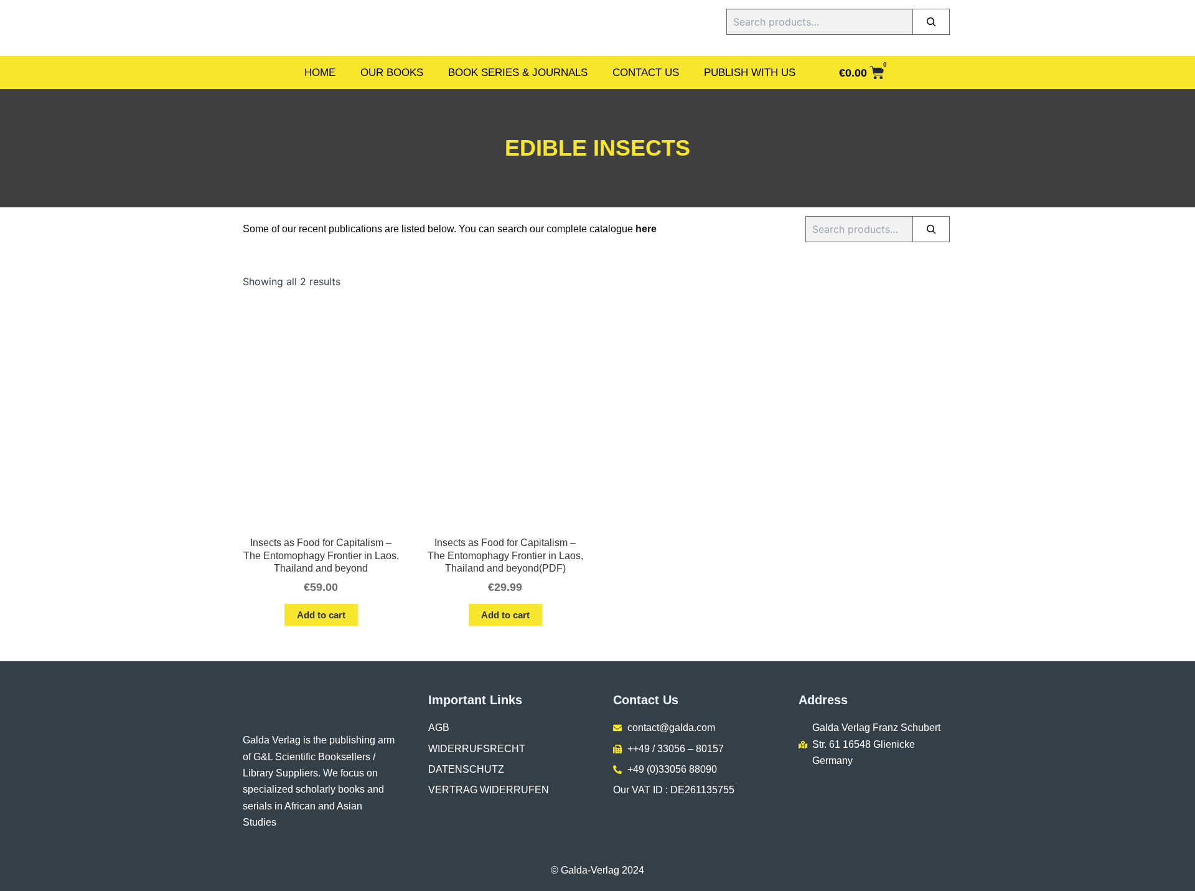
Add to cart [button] (321, 615)
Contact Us (645, 72)
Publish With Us (749, 72)
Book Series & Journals (518, 72)
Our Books (391, 72)
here (646, 229)
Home (319, 72)
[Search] (931, 22)
